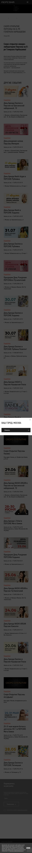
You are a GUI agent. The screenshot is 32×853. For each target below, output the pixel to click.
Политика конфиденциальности (16, 851)
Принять (28, 848)
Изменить (7, 430)
